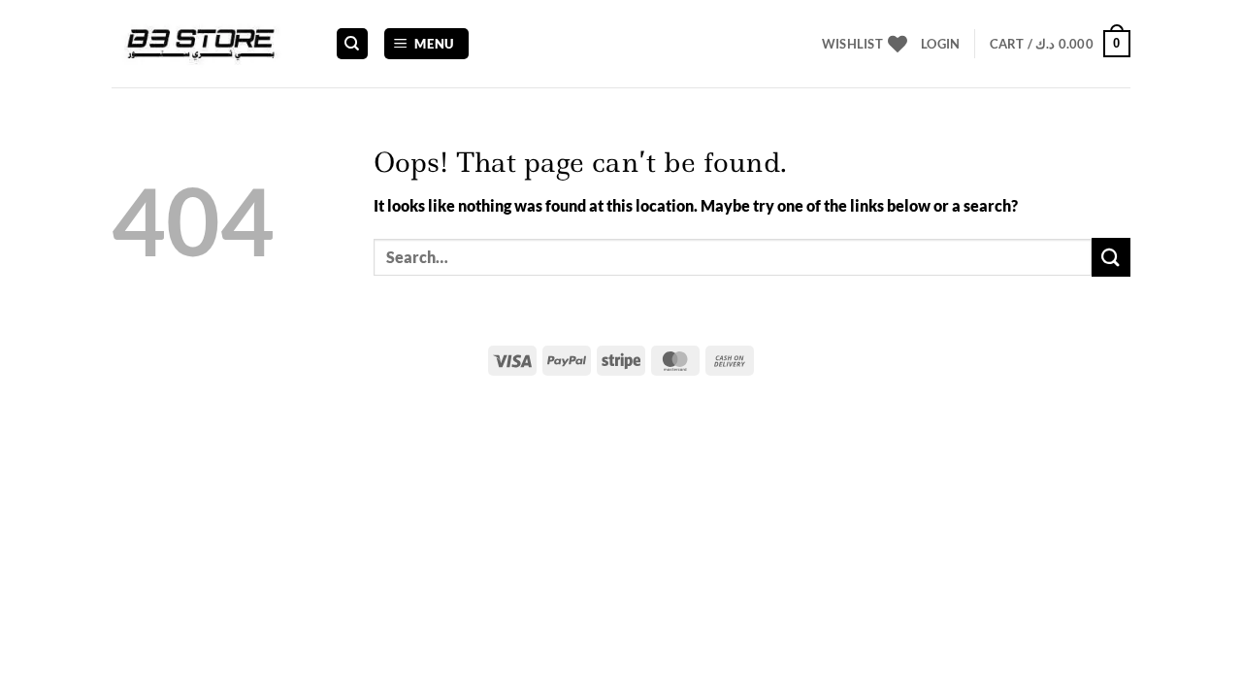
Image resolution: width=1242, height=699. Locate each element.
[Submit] (1111, 257)
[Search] (352, 44)
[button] (427, 44)
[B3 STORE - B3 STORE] (209, 43)
